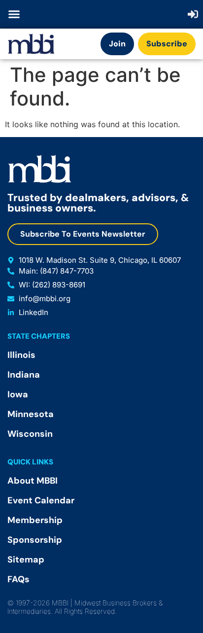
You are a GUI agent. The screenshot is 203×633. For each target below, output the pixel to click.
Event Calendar (40, 500)
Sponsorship (34, 540)
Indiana (23, 375)
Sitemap (25, 559)
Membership (35, 520)
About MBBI (32, 481)
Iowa (17, 394)
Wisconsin (30, 434)
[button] (14, 14)
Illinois (21, 355)
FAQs (18, 579)
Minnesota (30, 414)
